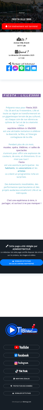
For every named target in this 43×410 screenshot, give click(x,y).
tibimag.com (27, 402)
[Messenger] (15, 68)
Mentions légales (22, 379)
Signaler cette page (22, 393)
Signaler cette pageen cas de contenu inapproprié (21, 262)
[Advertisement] (21, 295)
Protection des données (22, 386)
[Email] (34, 68)
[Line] (21, 68)
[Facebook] (9, 68)
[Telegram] (28, 68)
